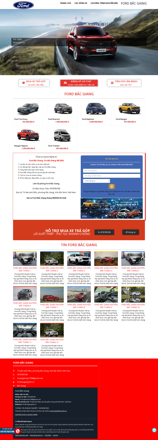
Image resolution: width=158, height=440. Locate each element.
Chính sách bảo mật (103, 53)
